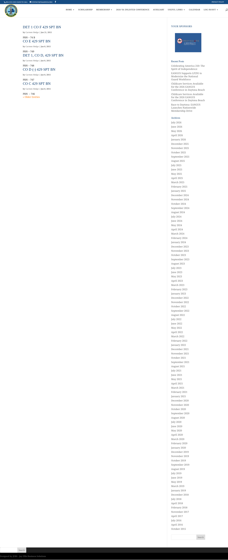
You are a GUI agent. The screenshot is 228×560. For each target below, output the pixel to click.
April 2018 (177, 503)
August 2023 (178, 263)
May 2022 (176, 327)
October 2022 (178, 306)
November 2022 (180, 302)
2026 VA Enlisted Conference (132, 10)
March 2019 (177, 486)
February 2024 (179, 238)
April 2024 (177, 229)
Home (69, 10)
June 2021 (176, 374)
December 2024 (180, 195)
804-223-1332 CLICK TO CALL (17, 2)
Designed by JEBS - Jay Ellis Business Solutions (23, 556)
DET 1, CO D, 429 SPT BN (43, 55)
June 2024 (176, 220)
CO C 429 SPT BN (37, 84)
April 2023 (177, 280)
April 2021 (177, 383)
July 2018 (176, 499)
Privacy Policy (218, 2)
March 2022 (177, 336)
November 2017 (180, 511)
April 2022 (177, 332)
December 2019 (180, 451)
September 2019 (180, 464)
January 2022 (178, 344)
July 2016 (176, 520)
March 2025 (177, 182)
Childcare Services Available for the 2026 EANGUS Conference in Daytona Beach (188, 86)
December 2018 (180, 494)
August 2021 (178, 366)
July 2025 (176, 165)
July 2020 (176, 421)
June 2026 (176, 126)
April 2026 (177, 135)
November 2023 (180, 250)
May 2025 (176, 173)
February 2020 (179, 443)
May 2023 (176, 276)
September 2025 (180, 156)
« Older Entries (31, 97)
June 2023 (176, 272)
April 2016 (177, 524)
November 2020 (180, 404)
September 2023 (180, 259)
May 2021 (176, 379)
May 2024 (176, 225)
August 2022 (178, 315)
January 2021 (178, 396)
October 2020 (178, 409)
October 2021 (178, 357)
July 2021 (176, 370)
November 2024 (180, 199)
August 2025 (178, 160)
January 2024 (178, 242)
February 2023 (179, 289)
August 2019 (178, 469)
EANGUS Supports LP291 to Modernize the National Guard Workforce (186, 76)
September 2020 (180, 413)
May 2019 (176, 481)
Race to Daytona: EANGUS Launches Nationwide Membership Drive (185, 107)
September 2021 (180, 362)
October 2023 (178, 255)
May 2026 (176, 131)
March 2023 (177, 285)
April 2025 (177, 178)
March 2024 (177, 233)
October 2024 (178, 203)
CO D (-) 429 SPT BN (39, 69)
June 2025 (176, 169)
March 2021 (177, 387)
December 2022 (180, 297)
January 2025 (178, 190)
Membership (103, 10)
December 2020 (180, 400)
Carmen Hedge (32, 32)
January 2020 (178, 447)
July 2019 (176, 473)
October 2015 (178, 528)
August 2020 (178, 417)
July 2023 (176, 268)
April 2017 (177, 516)
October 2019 (178, 460)
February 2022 (179, 340)
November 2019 (180, 456)
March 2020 (177, 439)
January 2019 (178, 490)
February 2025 (179, 186)
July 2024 (176, 216)
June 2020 (176, 426)
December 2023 (180, 246)
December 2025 (180, 143)
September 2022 (180, 310)
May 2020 (176, 430)
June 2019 (176, 477)
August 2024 (178, 212)
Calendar (194, 10)
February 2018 (179, 507)
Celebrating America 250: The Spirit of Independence (188, 67)
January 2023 (178, 293)
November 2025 (180, 148)
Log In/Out (210, 10)
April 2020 (177, 434)
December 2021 (180, 349)
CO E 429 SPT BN (37, 41)
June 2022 (176, 323)
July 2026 (176, 122)
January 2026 (178, 139)
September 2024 (180, 208)
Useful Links (175, 10)
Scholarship (85, 10)
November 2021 (180, 353)
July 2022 (176, 319)
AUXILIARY (158, 10)
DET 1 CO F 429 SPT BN (42, 27)
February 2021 (179, 391)
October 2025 (178, 152)
